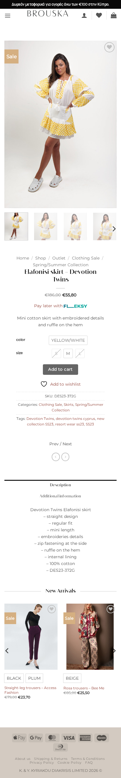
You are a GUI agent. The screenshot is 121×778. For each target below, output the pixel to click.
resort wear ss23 (69, 424)
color (20, 339)
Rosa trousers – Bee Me (83, 688)
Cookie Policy (70, 762)
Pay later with (48, 305)
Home (22, 258)
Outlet (58, 258)
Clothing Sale (86, 258)
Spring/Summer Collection (60, 264)
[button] (7, 15)
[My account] (84, 15)
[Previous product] (65, 457)
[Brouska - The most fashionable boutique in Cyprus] (47, 13)
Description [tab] (60, 485)
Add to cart (60, 369)
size (19, 353)
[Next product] (56, 457)
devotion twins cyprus (75, 419)
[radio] (68, 340)
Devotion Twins (40, 419)
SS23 (90, 424)
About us (22, 759)
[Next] (107, 124)
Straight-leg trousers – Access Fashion (30, 690)
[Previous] (14, 124)
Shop (40, 258)
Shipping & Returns (51, 759)
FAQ (89, 762)
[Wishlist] (99, 15)
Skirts (68, 405)
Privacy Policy (42, 762)
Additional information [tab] (60, 496)
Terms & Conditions (88, 759)
